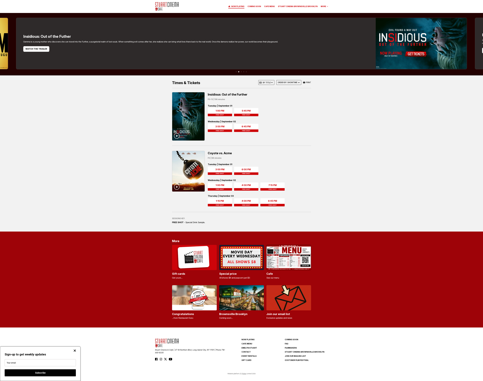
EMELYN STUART (249, 348)
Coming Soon (254, 6)
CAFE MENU (269, 6)
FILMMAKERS (291, 348)
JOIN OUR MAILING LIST (295, 356)
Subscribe (40, 372)
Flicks (244, 374)
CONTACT (246, 352)
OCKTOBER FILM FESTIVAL (297, 360)
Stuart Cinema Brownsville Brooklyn (298, 6)
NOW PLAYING (237, 6)
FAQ (286, 344)
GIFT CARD (246, 360)
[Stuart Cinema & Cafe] (167, 6)
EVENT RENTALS (249, 356)
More (323, 6)
